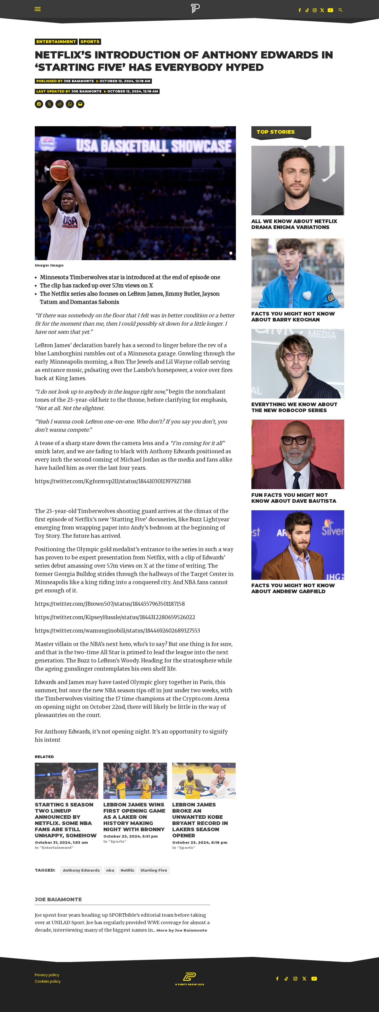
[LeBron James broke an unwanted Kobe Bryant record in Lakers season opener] (204, 781)
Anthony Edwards (81, 870)
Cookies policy (48, 981)
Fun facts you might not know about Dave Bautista (293, 498)
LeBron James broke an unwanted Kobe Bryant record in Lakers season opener (200, 820)
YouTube (331, 11)
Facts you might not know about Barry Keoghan (293, 317)
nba (110, 870)
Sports (90, 41)
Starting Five (154, 870)
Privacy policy (47, 974)
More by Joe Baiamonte (181, 930)
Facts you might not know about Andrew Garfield (293, 588)
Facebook (300, 11)
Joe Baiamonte (79, 81)
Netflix (127, 870)
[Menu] (38, 9)
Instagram (315, 11)
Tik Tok (307, 11)
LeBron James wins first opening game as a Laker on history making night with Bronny (134, 817)
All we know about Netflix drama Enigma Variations (294, 224)
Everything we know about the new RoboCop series (294, 407)
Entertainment (56, 41)
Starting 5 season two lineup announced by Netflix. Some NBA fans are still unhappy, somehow (66, 820)
